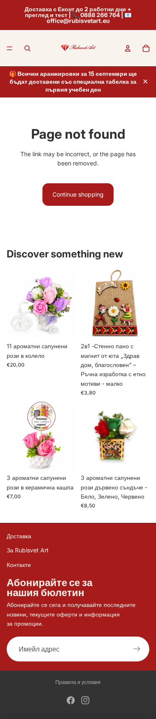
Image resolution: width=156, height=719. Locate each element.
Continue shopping (78, 194)
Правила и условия (78, 682)
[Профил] (128, 48)
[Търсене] (27, 48)
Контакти (19, 564)
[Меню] (9, 48)
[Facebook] (71, 700)
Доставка (19, 535)
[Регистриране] (137, 649)
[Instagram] (85, 700)
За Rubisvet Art (28, 550)
